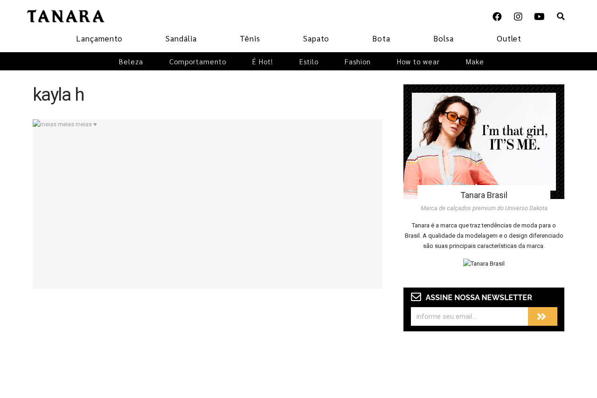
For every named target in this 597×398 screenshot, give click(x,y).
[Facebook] (497, 16)
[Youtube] (539, 16)
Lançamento (99, 38)
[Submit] (542, 316)
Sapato (316, 38)
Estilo (309, 61)
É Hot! (262, 61)
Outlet (509, 38)
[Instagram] (518, 16)
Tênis (250, 38)
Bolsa (443, 38)
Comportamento (197, 61)
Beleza (131, 61)
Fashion (358, 61)
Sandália (181, 38)
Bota (381, 38)
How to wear (418, 61)
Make (475, 61)
